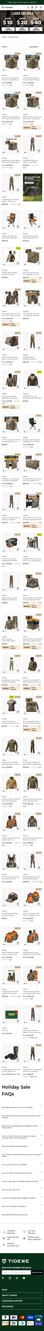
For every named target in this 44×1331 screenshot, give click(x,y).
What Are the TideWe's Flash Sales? (14, 1206)
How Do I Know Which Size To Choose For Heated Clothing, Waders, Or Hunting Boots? (19, 1137)
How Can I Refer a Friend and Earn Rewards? (17, 1173)
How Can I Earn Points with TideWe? (14, 1165)
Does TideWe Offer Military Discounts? (15, 1215)
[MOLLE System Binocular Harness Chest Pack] (11, 861)
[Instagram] (10, 1278)
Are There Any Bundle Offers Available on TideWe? (19, 1198)
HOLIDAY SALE (13, 37)
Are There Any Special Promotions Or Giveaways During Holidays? (21, 1116)
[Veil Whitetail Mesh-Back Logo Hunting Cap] (11, 897)
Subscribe (37, 1272)
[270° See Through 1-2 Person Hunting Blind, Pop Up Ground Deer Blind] (11, 423)
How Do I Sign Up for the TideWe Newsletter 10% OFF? (20, 1181)
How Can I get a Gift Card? (11, 1190)
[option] (22, 22)
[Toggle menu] (40, 7)
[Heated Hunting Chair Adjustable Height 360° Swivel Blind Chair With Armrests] (11, 220)
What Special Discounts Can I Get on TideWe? (17, 1107)
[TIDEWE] (7, 7)
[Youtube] (24, 1278)
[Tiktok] (17, 1278)
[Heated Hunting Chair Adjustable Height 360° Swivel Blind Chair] (32, 220)
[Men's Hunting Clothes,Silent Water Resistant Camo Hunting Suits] (11, 623)
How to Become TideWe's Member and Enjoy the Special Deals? (21, 1155)
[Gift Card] (11, 1014)
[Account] (36, 7)
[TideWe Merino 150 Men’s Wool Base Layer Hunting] (11, 746)
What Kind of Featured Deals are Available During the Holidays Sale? (20, 1127)
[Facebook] (3, 1278)
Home (4, 37)
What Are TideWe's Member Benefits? (15, 1146)
